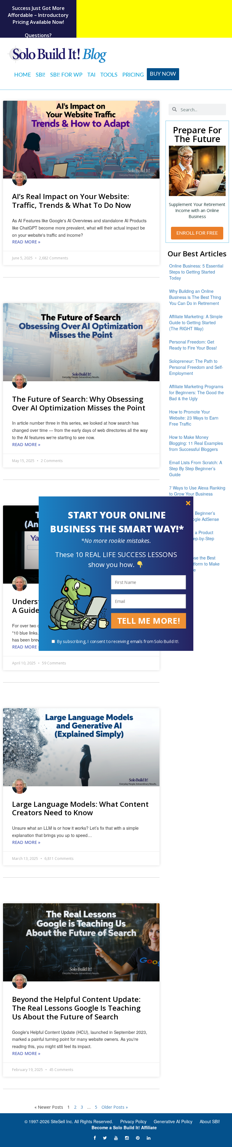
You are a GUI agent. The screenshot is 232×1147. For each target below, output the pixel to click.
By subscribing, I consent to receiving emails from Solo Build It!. (118, 641)
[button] (117, 522)
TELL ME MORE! (148, 620)
